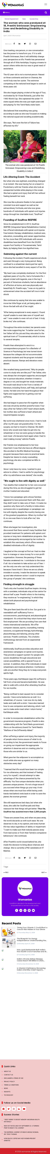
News (6, 1088)
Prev (6, 872)
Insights (7, 1092)
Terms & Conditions (11, 1085)
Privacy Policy (9, 1082)
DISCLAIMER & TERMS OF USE (13, 1078)
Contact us (8, 1075)
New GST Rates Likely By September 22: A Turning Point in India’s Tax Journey (21, 1127)
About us (7, 1071)
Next (43, 872)
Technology (8, 1095)
